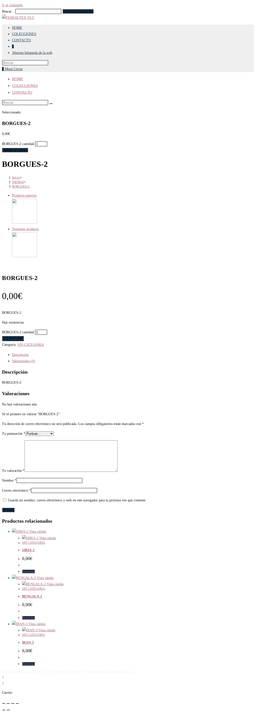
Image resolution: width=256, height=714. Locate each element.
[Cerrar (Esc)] (17, 703)
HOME (17, 79)
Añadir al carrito (15, 150)
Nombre (9, 480)
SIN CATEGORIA (31, 345)
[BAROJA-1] (24, 256)
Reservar (13, 338)
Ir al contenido (12, 5)
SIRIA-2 (28, 550)
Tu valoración (13, 471)
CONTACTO (22, 92)
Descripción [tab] (20, 355)
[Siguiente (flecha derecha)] (8, 709)
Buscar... (8, 11)
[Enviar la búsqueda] (51, 103)
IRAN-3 (28, 642)
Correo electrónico (16, 490)
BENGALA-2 (32, 596)
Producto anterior (24, 195)
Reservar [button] (28, 571)
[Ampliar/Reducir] (4, 703)
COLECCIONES (25, 86)
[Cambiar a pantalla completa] (8, 703)
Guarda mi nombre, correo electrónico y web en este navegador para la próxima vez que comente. (77, 500)
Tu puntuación (13, 434)
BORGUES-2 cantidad (18, 144)
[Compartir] (12, 703)
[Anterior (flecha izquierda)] (4, 709)
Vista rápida (37, 531)
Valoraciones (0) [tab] (23, 361)
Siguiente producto (25, 229)
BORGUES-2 (21, 186)
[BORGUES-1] (24, 222)
